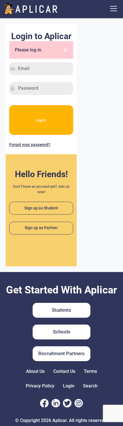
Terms (90, 371)
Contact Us (64, 371)
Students (61, 310)
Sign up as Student (41, 208)
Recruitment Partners (61, 353)
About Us (35, 371)
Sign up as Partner (41, 227)
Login (68, 386)
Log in (41, 120)
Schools (61, 332)
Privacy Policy (40, 386)
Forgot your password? (29, 144)
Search (90, 386)
